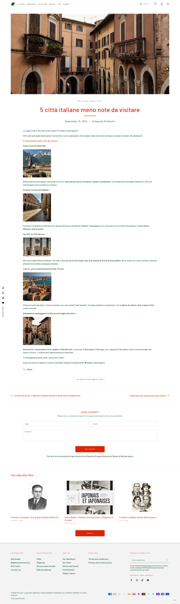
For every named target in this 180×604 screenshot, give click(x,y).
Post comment (90, 449)
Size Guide (15, 559)
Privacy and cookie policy (100, 562)
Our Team (67, 562)
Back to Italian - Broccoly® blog (91, 379)
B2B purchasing (44, 570)
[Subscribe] (167, 560)
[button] (155, 3)
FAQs (39, 559)
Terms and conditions (98, 559)
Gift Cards (15, 566)
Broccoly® (20, 593)
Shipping (41, 562)
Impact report (69, 573)
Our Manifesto (69, 559)
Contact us (16, 570)
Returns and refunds (46, 566)
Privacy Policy (101, 456)
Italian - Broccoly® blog (92, 101)
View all (90, 533)
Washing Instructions (20, 562)
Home (79, 101)
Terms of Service (120, 456)
